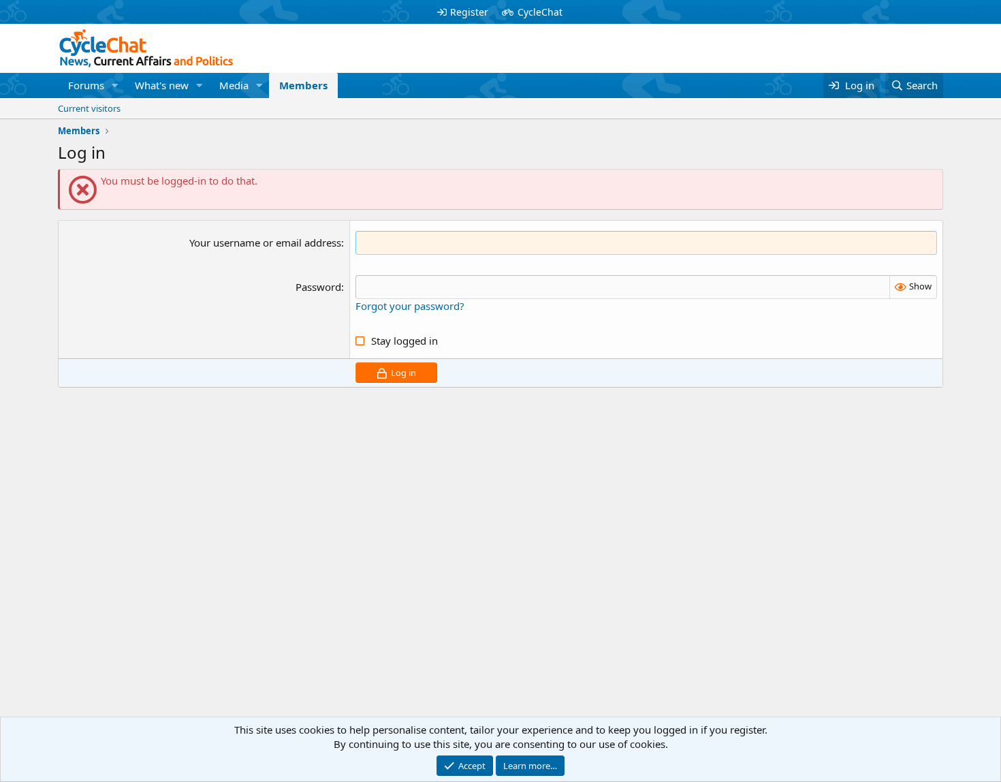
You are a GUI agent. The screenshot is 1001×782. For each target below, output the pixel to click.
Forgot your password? (409, 306)
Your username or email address (265, 242)
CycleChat (540, 11)
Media (234, 85)
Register (469, 11)
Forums (86, 85)
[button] (115, 85)
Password (318, 287)
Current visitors (89, 108)
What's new (162, 85)
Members (303, 85)
